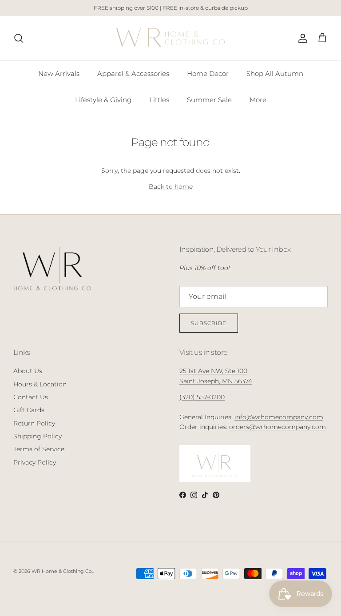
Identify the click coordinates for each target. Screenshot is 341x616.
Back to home (171, 187)
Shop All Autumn (274, 73)
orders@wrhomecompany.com (277, 427)
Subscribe (208, 323)
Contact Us (30, 397)
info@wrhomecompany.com (278, 417)
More (258, 99)
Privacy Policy (34, 462)
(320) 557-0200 (202, 397)
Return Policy (34, 423)
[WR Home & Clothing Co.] (170, 38)
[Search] (18, 38)
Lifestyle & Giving (103, 99)
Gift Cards (28, 410)
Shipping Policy (37, 436)
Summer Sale (209, 99)
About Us (27, 371)
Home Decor (208, 73)
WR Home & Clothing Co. (62, 571)
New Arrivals (58, 73)
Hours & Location (40, 384)
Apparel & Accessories (133, 73)
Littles (159, 99)
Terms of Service (38, 449)
